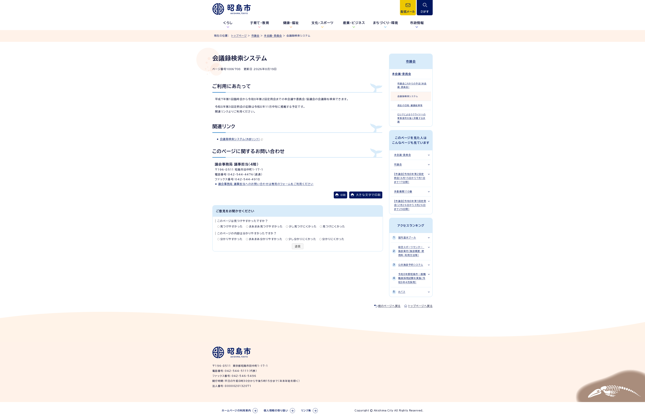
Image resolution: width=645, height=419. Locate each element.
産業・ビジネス (354, 22)
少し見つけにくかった (303, 226)
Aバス (401, 292)
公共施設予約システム (410, 265)
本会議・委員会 (273, 35)
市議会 (255, 35)
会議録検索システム (240, 139)
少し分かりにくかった (302, 239)
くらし (228, 22)
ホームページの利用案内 (236, 410)
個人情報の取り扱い (276, 410)
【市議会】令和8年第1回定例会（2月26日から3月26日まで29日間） (410, 205)
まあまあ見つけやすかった (266, 226)
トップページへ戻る (420, 306)
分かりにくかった (333, 239)
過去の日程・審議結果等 (410, 105)
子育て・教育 (259, 22)
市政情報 (417, 22)
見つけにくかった (334, 226)
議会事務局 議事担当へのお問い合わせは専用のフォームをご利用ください (266, 184)
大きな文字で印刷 (368, 194)
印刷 (343, 195)
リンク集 (306, 410)
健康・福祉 (291, 22)
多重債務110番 (403, 191)
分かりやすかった (231, 239)
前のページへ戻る (389, 306)
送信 (298, 246)
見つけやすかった (231, 226)
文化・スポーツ (322, 22)
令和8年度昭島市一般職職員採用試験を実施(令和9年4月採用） (412, 278)
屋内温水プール (407, 237)
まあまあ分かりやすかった (265, 239)
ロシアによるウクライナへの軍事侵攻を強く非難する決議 (411, 118)
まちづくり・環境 (385, 22)
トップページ (239, 35)
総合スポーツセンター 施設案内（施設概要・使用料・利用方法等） (411, 251)
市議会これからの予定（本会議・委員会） (412, 85)
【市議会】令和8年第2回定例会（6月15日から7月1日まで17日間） (409, 178)
